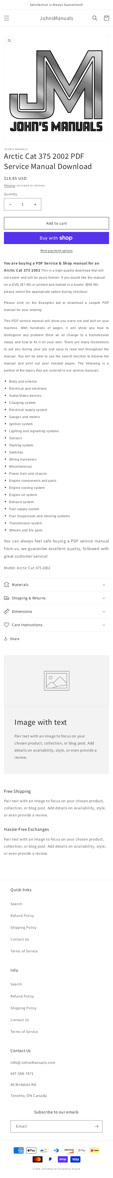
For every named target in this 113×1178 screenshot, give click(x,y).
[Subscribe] (96, 1126)
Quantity (10, 194)
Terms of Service (24, 951)
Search (16, 903)
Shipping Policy (24, 927)
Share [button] (15, 638)
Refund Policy (22, 915)
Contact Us (20, 939)
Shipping (9, 185)
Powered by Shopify (69, 1168)
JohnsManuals (49, 1168)
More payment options (56, 250)
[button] (6, 18)
